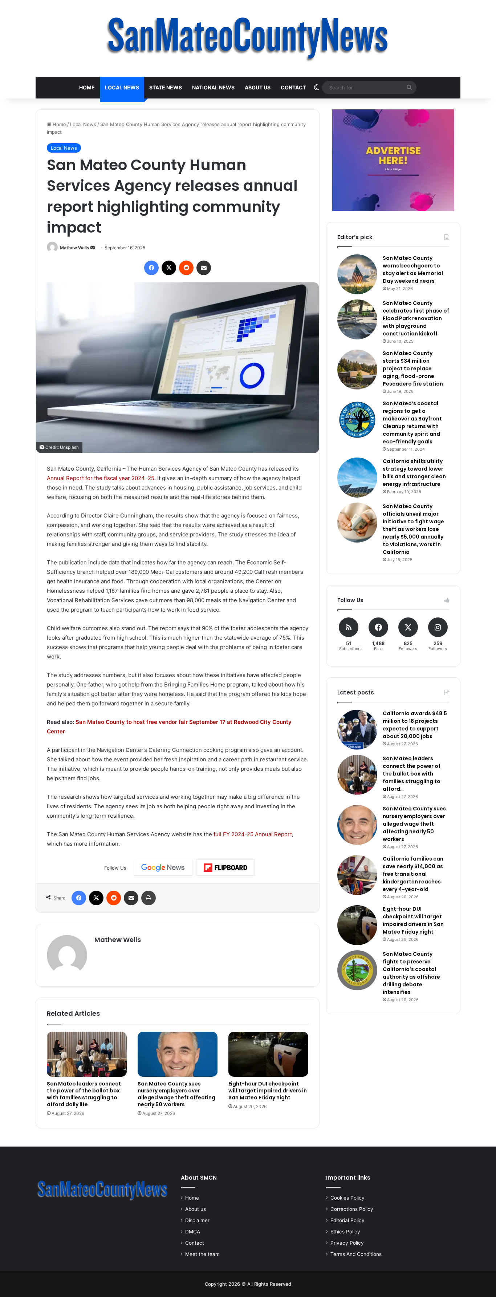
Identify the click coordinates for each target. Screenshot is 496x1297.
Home (87, 87)
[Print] (148, 898)
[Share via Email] (203, 268)
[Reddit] (186, 268)
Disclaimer (197, 1220)
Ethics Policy (345, 1231)
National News (213, 87)
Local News (122, 87)
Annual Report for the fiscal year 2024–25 (100, 478)
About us (258, 87)
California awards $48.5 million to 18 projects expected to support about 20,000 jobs (415, 725)
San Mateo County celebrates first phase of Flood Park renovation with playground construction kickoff (416, 318)
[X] (169, 268)
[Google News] (163, 868)
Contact (293, 87)
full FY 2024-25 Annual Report (253, 834)
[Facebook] (151, 268)
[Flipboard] (225, 867)
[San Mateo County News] (248, 38)
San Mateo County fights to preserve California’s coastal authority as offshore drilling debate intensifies (411, 973)
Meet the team (202, 1254)
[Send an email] (92, 247)
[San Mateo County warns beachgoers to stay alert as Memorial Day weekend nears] (357, 274)
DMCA (192, 1231)
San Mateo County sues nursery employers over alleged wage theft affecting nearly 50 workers (176, 1094)
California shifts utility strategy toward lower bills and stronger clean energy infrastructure (414, 473)
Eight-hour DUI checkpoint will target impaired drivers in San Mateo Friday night (267, 1090)
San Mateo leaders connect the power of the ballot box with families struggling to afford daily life (84, 1094)
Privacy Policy (347, 1243)
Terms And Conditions (356, 1254)
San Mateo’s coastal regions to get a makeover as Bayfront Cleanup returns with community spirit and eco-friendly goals (412, 422)
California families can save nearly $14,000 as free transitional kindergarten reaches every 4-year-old (413, 874)
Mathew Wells (74, 247)
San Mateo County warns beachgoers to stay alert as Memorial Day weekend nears (413, 269)
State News (165, 87)
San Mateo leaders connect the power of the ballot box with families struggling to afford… (411, 774)
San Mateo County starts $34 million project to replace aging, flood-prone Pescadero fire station (413, 368)
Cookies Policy (347, 1198)
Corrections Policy (351, 1209)
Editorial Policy (347, 1220)
